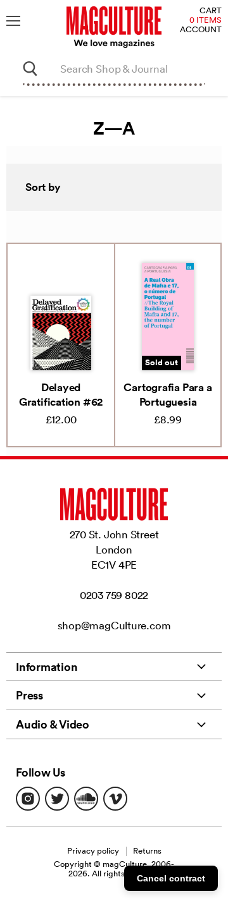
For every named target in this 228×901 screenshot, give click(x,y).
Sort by (43, 187)
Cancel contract (171, 878)
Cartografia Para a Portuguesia (168, 394)
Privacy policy (93, 850)
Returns (147, 850)
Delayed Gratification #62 (61, 394)
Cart (211, 11)
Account (201, 30)
